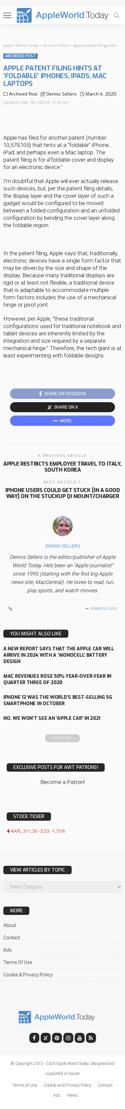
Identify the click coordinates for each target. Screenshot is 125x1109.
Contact (11, 937)
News (72, 1095)
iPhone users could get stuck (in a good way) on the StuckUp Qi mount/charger (62, 493)
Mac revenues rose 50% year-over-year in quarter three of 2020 (57, 679)
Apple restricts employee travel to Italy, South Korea (62, 466)
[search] (116, 15)
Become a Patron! (62, 782)
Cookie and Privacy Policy (67, 1085)
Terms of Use (17, 962)
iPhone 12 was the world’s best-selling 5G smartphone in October (57, 700)
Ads (7, 950)
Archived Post (20, 56)
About (9, 925)
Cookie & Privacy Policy (28, 974)
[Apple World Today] (62, 14)
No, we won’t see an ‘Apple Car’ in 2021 (51, 718)
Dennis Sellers (61, 94)
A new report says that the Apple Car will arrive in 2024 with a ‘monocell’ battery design (58, 655)
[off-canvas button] (7, 15)
